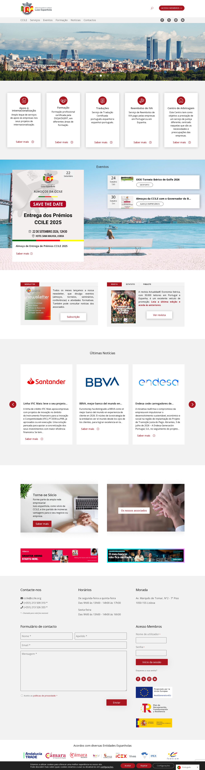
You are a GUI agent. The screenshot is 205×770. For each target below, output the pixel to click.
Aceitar (128, 765)
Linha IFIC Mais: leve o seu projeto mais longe (44, 403)
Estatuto (130, 284)
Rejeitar (143, 765)
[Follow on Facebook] (162, 20)
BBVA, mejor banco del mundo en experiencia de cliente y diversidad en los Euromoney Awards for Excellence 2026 (102, 403)
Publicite (147, 284)
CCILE (23, 20)
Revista (114, 284)
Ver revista (159, 315)
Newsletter (30, 284)
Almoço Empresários (150, 204)
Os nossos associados (134, 510)
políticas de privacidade (44, 695)
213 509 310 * (40, 602)
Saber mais (22, 141)
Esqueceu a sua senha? (146, 670)
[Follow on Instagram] (176, 20)
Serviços (35, 20)
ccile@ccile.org (32, 598)
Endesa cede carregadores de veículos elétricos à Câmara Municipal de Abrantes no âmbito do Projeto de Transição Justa (158, 403)
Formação (62, 20)
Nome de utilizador (148, 634)
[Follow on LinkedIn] (182, 20)
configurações (106, 767)
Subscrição (73, 316)
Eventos (48, 20)
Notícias (76, 20)
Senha (140, 647)
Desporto (144, 185)
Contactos (90, 20)
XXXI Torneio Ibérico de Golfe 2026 (157, 179)
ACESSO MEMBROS (170, 8)
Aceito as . (40, 695)
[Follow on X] (169, 20)
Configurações (163, 765)
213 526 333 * (40, 607)
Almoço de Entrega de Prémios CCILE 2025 (41, 246)
